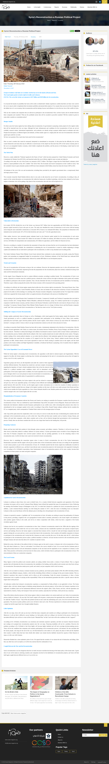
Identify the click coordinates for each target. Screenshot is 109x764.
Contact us (60, 737)
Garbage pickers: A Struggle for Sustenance (98, 93)
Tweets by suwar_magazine (90, 164)
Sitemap (93, 762)
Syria (59, 751)
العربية (104, 1)
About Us (60, 740)
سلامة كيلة (95, 51)
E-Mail (85, 735)
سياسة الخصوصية (102, 762)
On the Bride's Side (11, 692)
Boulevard (31, 762)
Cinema (82, 7)
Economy (64, 7)
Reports (56, 7)
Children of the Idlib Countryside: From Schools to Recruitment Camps (65, 694)
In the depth (37, 7)
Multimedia (73, 7)
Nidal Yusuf (8, 36)
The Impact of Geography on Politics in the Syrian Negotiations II (39, 694)
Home (28, 7)
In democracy (47, 7)
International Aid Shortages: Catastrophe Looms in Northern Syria (98, 87)
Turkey (66, 751)
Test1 (73, 751)
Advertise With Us (92, 7)
